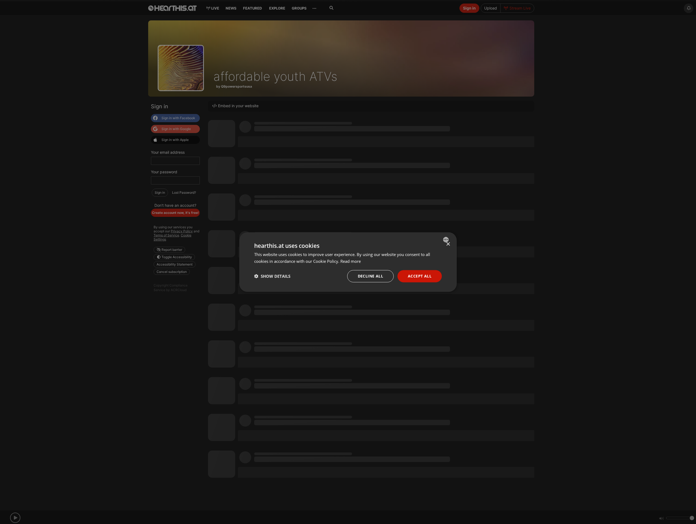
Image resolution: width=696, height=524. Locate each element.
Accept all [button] (419, 276)
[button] (272, 276)
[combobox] (446, 239)
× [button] (448, 244)
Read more (350, 261)
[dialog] (348, 262)
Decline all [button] (370, 276)
